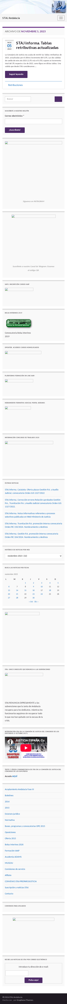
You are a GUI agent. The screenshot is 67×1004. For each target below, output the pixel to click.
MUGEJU (9, 863)
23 (33, 594)
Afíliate (8, 875)
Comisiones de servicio (15, 869)
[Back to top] (60, 997)
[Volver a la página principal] (33, 7)
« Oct (31, 602)
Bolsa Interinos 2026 (14, 845)
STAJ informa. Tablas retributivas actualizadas (37, 45)
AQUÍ (14, 776)
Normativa (10, 820)
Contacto (9, 894)
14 (17, 590)
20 (9, 594)
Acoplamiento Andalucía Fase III (19, 789)
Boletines (9, 795)
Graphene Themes (25, 1000)
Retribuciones (15, 85)
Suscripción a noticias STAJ (16, 887)
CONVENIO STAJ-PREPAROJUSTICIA (21, 881)
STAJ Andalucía (11, 17)
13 (9, 590)
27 (9, 598)
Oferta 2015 (10, 838)
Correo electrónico (14, 116)
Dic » (36, 602)
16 (33, 590)
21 (17, 594)
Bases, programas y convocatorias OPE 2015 (25, 826)
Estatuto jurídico (12, 814)
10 (42, 587)
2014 (7, 802)
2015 (7, 808)
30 (33, 598)
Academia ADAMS (13, 857)
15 (25, 590)
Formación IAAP (12, 851)
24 (42, 594)
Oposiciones (10, 832)
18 (50, 590)
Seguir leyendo (16, 74)
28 (17, 598)
